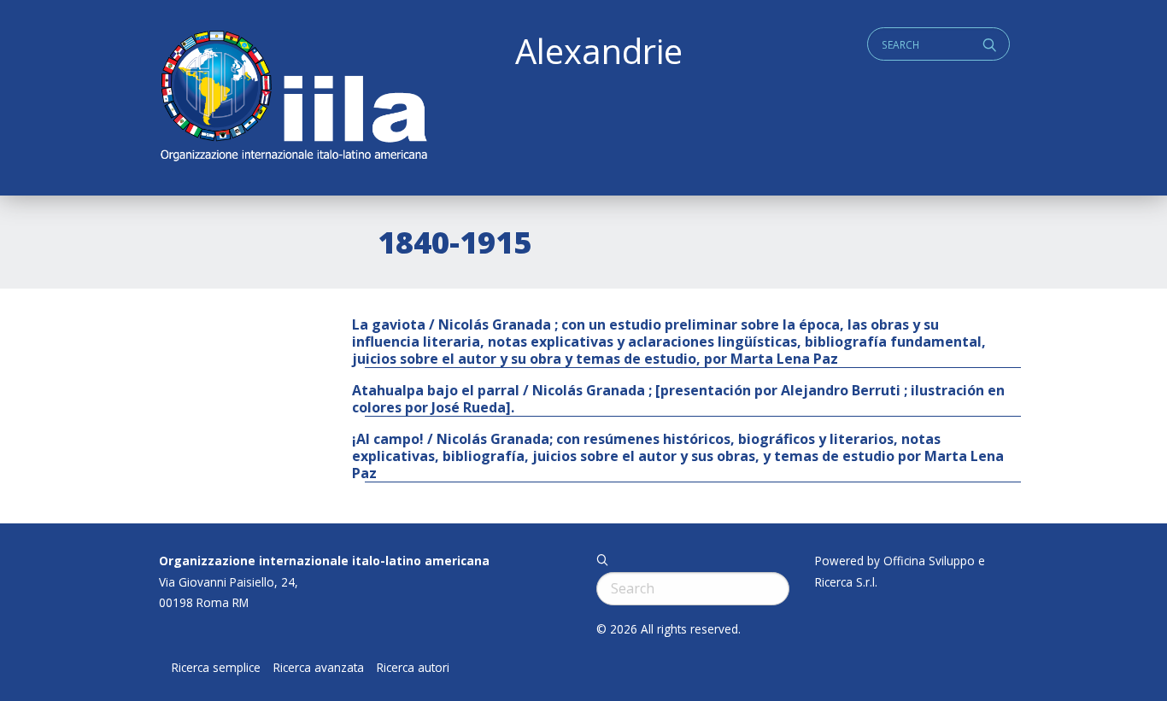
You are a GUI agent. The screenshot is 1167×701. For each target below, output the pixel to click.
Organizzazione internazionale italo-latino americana (324, 560)
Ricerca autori (413, 668)
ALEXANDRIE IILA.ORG (293, 97)
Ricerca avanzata (318, 668)
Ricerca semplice (216, 668)
